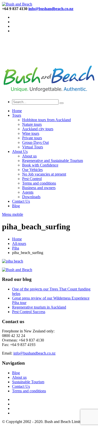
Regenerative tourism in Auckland (39, 307)
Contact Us (21, 201)
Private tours (32, 138)
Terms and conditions (39, 183)
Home (17, 111)
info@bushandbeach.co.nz (34, 353)
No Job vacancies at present (44, 174)
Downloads (31, 197)
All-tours (19, 243)
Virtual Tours (32, 147)
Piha (15, 248)
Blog (16, 206)
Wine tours (30, 133)
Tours (16, 115)
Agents (27, 192)
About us (29, 156)
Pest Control (32, 179)
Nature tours (32, 124)
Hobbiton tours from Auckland (46, 120)
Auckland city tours (37, 129)
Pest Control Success (28, 312)
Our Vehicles (32, 169)
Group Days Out (35, 142)
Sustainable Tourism (28, 382)
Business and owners (39, 188)
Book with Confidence (40, 165)
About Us (20, 151)
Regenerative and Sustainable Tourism (52, 160)
